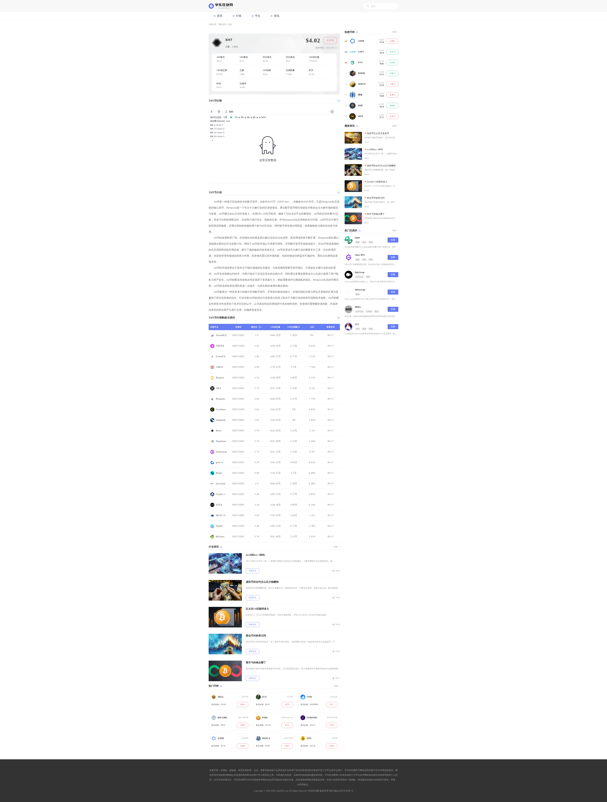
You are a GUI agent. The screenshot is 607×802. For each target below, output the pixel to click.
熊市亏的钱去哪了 (256, 662)
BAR (360, 105)
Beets (218, 430)
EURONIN (312, 717)
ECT (264, 697)
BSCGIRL (222, 717)
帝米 (360, 95)
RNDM (361, 73)
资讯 (276, 15)
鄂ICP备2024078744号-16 (341, 791)
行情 (238, 15)
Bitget (219, 473)
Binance (220, 377)
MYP (360, 116)
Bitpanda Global (222, 399)
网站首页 (222, 24)
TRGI (220, 697)
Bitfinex (220, 536)
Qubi (357, 238)
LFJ (357, 324)
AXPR (221, 738)
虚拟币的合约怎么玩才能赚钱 (262, 581)
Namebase (221, 441)
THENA (220, 346)
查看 (393, 240)
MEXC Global (222, 515)
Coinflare (221, 409)
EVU (360, 62)
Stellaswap (221, 452)
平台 (257, 15)
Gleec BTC (360, 255)
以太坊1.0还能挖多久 (257, 608)
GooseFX (220, 356)
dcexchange (222, 483)
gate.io (219, 462)
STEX (219, 505)
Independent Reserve (222, 420)
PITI (309, 738)
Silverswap (360, 290)
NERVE (362, 84)
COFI (361, 52)
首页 (219, 15)
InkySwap (360, 272)
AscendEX (221, 335)
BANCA (266, 738)
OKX (218, 388)
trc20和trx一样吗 (255, 555)
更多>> (337, 547)
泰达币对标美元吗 (256, 635)
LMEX (219, 367)
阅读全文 (252, 571)
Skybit (219, 526)
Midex (358, 307)
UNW (309, 697)
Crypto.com (222, 494)
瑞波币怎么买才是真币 (378, 133)
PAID (264, 717)
